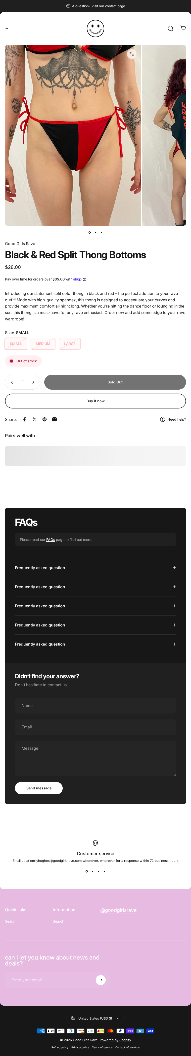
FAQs (50, 539)
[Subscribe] (101, 980)
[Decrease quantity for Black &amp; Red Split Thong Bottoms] (11, 382)
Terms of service (102, 1047)
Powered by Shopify (115, 1040)
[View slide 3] (98, 871)
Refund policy (59, 1047)
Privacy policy (80, 1047)
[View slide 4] (104, 871)
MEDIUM (43, 344)
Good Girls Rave (20, 243)
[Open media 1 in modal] (132, 54)
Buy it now (96, 401)
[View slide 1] (87, 871)
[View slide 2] (93, 871)
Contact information (127, 1047)
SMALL (16, 344)
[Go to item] (90, 233)
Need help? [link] (176, 419)
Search (11, 921)
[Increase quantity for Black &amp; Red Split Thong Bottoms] (34, 382)
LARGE (69, 344)
